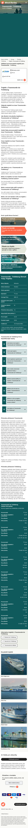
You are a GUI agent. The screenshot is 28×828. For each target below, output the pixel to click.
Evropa (12, 59)
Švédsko (19, 59)
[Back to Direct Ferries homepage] (9, 2)
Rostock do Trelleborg (10, 637)
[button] (14, 344)
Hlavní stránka (4, 59)
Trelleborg (3, 61)
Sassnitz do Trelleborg (10, 641)
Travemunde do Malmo (10, 645)
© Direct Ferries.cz (4, 813)
